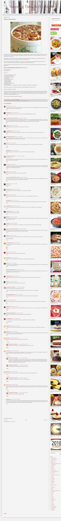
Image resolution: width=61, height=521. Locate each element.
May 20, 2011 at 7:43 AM (15, 211)
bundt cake (53, 472)
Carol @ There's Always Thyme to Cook (12, 177)
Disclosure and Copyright (43, 14)
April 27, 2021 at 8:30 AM (23, 377)
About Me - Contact (10, 14)
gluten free (53, 487)
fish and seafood (54, 484)
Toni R (7, 384)
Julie (7, 252)
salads (52, 503)
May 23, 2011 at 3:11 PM (14, 306)
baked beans (8, 100)
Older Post (45, 419)
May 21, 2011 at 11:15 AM (13, 281)
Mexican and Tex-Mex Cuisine (56, 463)
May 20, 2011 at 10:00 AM (13, 223)
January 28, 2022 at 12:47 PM (13, 384)
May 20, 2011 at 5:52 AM (12, 194)
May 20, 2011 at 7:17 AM (14, 200)
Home (4, 14)
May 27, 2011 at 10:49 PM (16, 318)
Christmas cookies (54, 458)
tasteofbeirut (8, 200)
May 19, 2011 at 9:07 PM (11, 164)
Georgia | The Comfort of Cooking (11, 228)
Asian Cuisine (53, 457)
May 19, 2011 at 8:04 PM (16, 131)
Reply (7, 109)
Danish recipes (53, 460)
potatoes (52, 497)
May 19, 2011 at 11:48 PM (13, 183)
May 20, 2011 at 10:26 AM (22, 228)
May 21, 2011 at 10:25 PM (19, 294)
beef (52, 466)
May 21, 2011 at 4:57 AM (15, 276)
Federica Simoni (8, 276)
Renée (7, 263)
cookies (52, 480)
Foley (7, 171)
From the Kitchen (9, 242)
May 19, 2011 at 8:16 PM (12, 143)
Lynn (7, 106)
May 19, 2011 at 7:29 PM (22, 118)
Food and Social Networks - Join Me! (21, 14)
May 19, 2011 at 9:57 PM (23, 177)
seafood (52, 504)
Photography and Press (33, 14)
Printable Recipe (6, 70)
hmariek (7, 223)
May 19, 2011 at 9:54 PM (12, 171)
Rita (6, 300)
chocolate (52, 478)
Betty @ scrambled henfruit (10, 269)
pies (52, 495)
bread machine (53, 470)
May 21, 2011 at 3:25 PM (20, 287)
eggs (52, 483)
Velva (7, 143)
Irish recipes (53, 462)
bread (52, 469)
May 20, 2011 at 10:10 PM (12, 263)
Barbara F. (7, 125)
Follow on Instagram (54, 29)
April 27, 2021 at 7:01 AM (13, 371)
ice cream (52, 491)
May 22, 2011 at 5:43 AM (11, 300)
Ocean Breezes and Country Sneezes (12, 118)
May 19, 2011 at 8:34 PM (14, 150)
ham (52, 489)
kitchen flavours (8, 189)
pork (52, 496)
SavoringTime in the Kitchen (10, 287)
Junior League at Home (22, 61)
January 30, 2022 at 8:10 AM (23, 392)
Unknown (7, 257)
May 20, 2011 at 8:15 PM (11, 252)
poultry (52, 498)
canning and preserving (55, 474)
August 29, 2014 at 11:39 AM (23, 344)
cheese (52, 475)
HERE (21, 67)
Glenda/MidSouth (9, 131)
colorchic (7, 183)
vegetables (53, 509)
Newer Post (6, 419)
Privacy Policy (51, 14)
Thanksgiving (53, 464)
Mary (7, 194)
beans (16, 100)
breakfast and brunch (54, 471)
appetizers (53, 465)
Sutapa (7, 281)
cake (52, 473)
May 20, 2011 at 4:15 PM (16, 242)
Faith (7, 235)
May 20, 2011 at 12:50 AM (16, 189)
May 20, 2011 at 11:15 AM (12, 235)
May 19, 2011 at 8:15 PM (18, 136)
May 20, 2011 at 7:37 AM (16, 205)
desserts (52, 482)
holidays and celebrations (55, 490)
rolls (52, 501)
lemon (52, 492)
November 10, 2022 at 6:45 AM (15, 399)
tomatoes (52, 508)
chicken (52, 477)
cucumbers (53, 481)
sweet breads (53, 507)
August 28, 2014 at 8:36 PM (14, 337)
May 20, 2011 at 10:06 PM (14, 257)
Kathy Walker (8, 112)
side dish (52, 505)
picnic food (27, 100)
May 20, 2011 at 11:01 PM (19, 269)
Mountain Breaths (13, 59)
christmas (53, 479)
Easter (52, 461)
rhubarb (52, 500)
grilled (52, 488)
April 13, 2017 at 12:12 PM (14, 350)
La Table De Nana (9, 205)
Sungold (7, 331)
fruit (52, 486)
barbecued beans (12, 100)
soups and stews (54, 506)
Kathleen (7, 216)
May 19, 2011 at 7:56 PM (13, 125)
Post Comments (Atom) (11, 421)
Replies (8, 342)
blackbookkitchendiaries (10, 294)
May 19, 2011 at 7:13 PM (14, 112)
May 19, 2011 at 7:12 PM (12, 106)
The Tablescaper (8, 318)
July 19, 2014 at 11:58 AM (13, 331)
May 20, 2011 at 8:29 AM (13, 216)
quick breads (53, 499)
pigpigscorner (8, 306)
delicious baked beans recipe (21, 100)
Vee (6, 164)
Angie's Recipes (8, 211)
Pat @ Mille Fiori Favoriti (10, 136)
